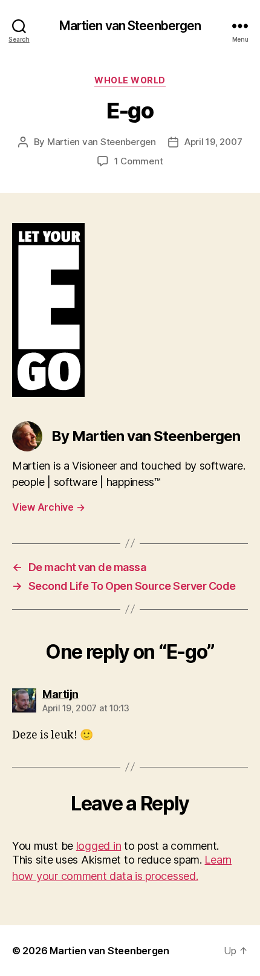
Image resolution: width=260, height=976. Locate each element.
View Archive (48, 507)
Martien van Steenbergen (130, 25)
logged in (99, 845)
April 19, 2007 (213, 141)
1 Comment (138, 161)
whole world (130, 80)
